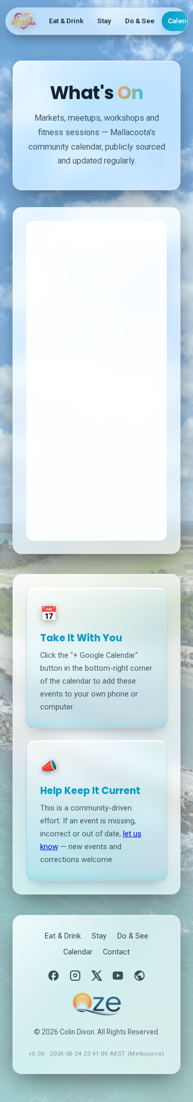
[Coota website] (139, 975)
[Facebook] (53, 975)
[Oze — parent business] (96, 1004)
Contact (116, 952)
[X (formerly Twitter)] (97, 975)
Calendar (78, 952)
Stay (104, 21)
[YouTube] (118, 975)
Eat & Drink (66, 21)
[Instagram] (75, 975)
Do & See (139, 21)
